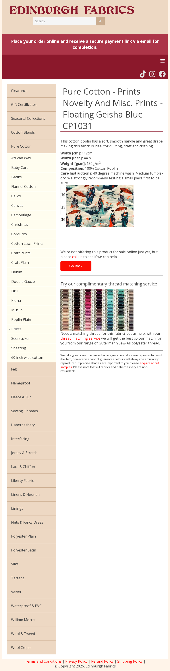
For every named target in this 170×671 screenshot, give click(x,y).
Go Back (76, 266)
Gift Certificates (24, 104)
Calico (16, 196)
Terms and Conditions (43, 661)
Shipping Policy (130, 661)
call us (77, 256)
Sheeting (18, 348)
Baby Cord (20, 167)
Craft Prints (21, 253)
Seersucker (20, 338)
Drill (14, 291)
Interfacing (20, 438)
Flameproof (20, 383)
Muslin (17, 310)
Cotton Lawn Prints (27, 243)
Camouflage (21, 215)
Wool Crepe (21, 647)
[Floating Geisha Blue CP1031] (111, 206)
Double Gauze (23, 281)
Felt (14, 369)
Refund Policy (102, 661)
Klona (16, 300)
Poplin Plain (21, 319)
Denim (16, 272)
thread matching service (80, 338)
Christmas (19, 224)
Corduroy (19, 234)
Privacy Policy (76, 661)
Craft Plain (20, 262)
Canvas (17, 205)
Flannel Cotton (23, 186)
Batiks (16, 177)
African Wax (21, 158)
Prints (16, 329)
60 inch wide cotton (27, 357)
